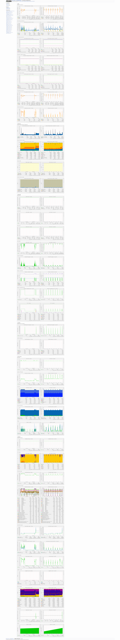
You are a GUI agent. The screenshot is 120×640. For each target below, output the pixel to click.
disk (20, 1)
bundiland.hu (19, 0)
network (25, 1)
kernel (7, 17)
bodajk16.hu (8, 7)
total (7, 31)
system (33, 1)
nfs (6, 20)
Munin (13, 639)
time (7, 30)
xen (6, 33)
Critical (7, 3)
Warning (7, 4)
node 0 (7, 21)
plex (7, 23)
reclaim (7, 26)
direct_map (8, 15)
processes (30, 1)
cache (7, 13)
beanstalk (7, 12)
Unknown (7, 5)
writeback (7, 32)
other (7, 22)
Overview (14, 0)
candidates (8, 14)
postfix (28, 1)
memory (22, 1)
